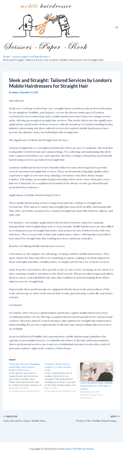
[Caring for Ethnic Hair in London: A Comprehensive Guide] (62, 378)
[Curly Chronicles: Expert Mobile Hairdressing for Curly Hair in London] (96, 372)
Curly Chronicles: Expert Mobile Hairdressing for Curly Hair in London (96, 385)
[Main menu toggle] (116, 27)
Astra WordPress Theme (80, 448)
